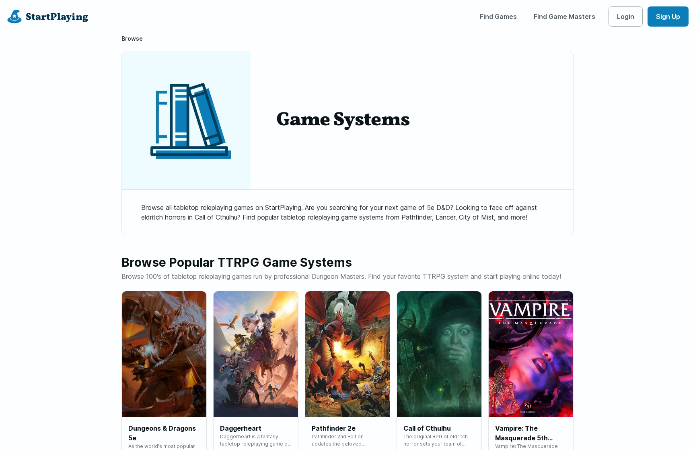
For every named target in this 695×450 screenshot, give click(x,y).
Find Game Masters (564, 16)
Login (625, 16)
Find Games (498, 16)
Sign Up (668, 16)
